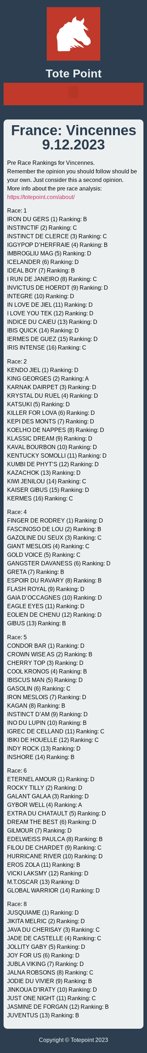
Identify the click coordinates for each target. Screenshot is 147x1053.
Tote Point (74, 73)
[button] (73, 92)
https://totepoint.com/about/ (41, 197)
